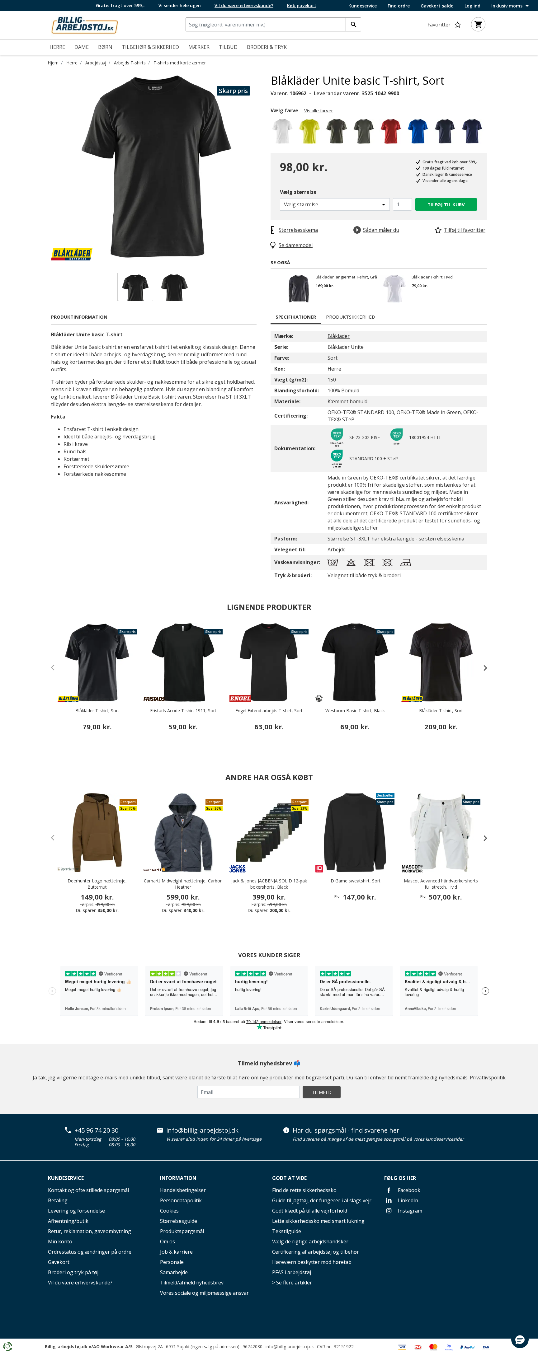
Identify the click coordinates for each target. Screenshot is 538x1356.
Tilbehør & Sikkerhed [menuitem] (150, 47)
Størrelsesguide (178, 1221)
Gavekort (58, 1262)
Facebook (408, 1190)
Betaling (58, 1200)
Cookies (169, 1210)
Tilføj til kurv (446, 204)
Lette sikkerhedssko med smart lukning (318, 1221)
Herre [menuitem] (57, 47)
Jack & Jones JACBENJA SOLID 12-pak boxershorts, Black (269, 884)
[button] (520, 1339)
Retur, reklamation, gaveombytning (89, 1231)
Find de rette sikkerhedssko (304, 1190)
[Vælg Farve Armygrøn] (365, 133)
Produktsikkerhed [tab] (350, 317)
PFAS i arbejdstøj (291, 1272)
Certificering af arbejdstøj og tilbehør (315, 1251)
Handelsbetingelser (183, 1190)
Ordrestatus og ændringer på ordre (89, 1251)
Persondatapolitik (181, 1200)
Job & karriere (176, 1251)
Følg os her (400, 1178)
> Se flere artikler (292, 1282)
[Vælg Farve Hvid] (283, 133)
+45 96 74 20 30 (96, 1130)
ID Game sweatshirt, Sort (354, 881)
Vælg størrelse (298, 192)
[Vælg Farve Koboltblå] (419, 133)
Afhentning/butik (68, 1221)
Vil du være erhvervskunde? (80, 1282)
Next (266, 167)
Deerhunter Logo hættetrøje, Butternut (97, 884)
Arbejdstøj (95, 63)
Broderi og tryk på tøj (73, 1272)
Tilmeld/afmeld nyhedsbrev (192, 1282)
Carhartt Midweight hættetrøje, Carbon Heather (183, 884)
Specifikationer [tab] (296, 317)
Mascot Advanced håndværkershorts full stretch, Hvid (441, 884)
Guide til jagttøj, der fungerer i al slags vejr (321, 1200)
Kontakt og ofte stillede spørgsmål (88, 1190)
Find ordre (399, 6)
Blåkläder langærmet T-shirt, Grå (346, 277)
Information (178, 1178)
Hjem (53, 63)
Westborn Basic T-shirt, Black (355, 710)
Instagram (409, 1210)
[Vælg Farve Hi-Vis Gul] (310, 133)
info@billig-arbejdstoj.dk (202, 1130)
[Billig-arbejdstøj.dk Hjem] (84, 24)
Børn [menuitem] (105, 47)
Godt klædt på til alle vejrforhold (309, 1210)
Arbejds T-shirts (130, 63)
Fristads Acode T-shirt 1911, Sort (183, 710)
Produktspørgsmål (182, 1231)
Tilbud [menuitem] (228, 47)
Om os (167, 1241)
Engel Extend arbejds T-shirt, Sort (269, 710)
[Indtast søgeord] (353, 24)
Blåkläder (339, 336)
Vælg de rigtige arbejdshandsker (310, 1241)
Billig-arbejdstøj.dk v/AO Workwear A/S (89, 1346)
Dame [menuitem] (81, 47)
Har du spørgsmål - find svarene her (346, 1130)
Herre (72, 63)
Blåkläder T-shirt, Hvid (432, 277)
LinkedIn (407, 1200)
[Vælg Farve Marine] (473, 133)
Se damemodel (296, 245)
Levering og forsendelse (76, 1210)
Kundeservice (362, 6)
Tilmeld (322, 1092)
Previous (46, 167)
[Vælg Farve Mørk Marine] (446, 133)
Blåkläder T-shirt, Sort (97, 710)
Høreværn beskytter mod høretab (312, 1262)
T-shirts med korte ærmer (179, 63)
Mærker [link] (199, 47)
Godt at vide (289, 1178)
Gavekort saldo (437, 6)
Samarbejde (174, 1272)
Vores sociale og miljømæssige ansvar (204, 1292)
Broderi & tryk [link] (267, 47)
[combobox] (273, 24)
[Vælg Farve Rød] (392, 133)
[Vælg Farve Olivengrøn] (338, 133)
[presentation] (482, 668)
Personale (172, 1262)
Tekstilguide (286, 1231)
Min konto (60, 1241)
